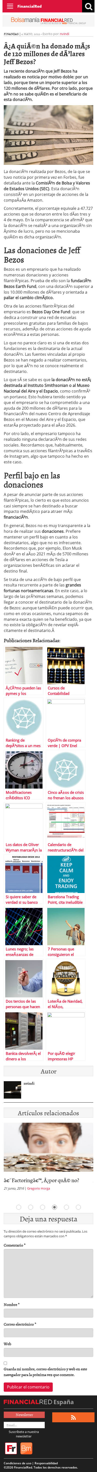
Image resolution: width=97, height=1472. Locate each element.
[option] (48, 1158)
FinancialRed (29, 6)
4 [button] (54, 1207)
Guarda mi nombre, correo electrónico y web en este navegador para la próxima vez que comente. (45, 1372)
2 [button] (30, 1207)
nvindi (64, 34)
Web (7, 1344)
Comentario (15, 1245)
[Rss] (73, 1417)
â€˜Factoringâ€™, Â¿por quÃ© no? (41, 1180)
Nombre (12, 1304)
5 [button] (66, 1207)
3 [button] (42, 1207)
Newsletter (24, 1415)
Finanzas (11, 33)
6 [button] (78, 1207)
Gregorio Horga (38, 1188)
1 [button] (18, 1207)
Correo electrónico (20, 1324)
